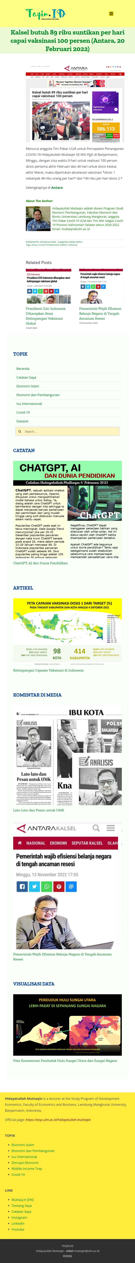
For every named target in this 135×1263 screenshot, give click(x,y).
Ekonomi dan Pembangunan (33, 1146)
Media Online (75, 241)
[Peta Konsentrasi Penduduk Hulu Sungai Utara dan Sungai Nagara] (67, 1020)
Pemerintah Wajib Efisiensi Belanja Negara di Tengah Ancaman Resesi (49, 287)
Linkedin (18, 1218)
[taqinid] (45, 5)
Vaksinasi (72, 244)
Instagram (19, 1212)
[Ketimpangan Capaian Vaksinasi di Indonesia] (67, 626)
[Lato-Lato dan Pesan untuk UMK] (67, 750)
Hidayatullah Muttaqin (50, 1246)
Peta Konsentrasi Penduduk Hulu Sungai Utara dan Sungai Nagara (65, 1055)
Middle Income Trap (27, 1163)
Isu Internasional (24, 1152)
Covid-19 (43, 244)
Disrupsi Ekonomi (25, 1157)
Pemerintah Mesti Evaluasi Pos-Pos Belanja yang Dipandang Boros (102, 287)
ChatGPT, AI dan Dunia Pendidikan (40, 558)
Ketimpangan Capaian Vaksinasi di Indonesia (48, 665)
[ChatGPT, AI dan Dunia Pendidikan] (67, 504)
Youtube (18, 1224)
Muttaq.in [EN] (23, 1194)
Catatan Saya (21, 1206)
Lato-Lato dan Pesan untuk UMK (38, 805)
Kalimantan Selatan (57, 244)
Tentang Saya (22, 1200)
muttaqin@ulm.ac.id (86, 1246)
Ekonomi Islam (23, 1140)
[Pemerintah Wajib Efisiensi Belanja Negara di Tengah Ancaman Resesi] (67, 880)
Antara (57, 187)
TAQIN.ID (67, 1241)
